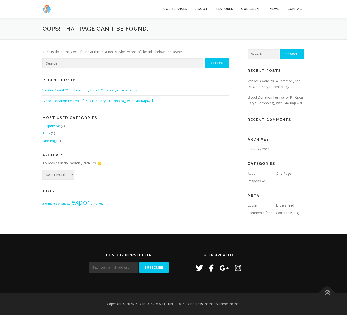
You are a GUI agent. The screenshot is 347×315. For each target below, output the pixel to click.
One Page (50, 140)
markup (98, 203)
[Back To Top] (327, 293)
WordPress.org (287, 213)
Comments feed (260, 213)
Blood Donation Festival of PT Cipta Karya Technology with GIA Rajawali (98, 101)
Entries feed (285, 205)
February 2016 (259, 149)
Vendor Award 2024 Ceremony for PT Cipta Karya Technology (89, 90)
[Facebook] (211, 268)
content (61, 203)
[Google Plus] (224, 268)
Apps (46, 133)
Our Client (251, 9)
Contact (296, 9)
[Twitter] (199, 268)
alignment (48, 203)
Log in (252, 205)
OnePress (195, 304)
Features (224, 9)
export (82, 202)
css (68, 203)
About (201, 9)
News (274, 9)
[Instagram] (238, 268)
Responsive (51, 126)
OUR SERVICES (175, 9)
